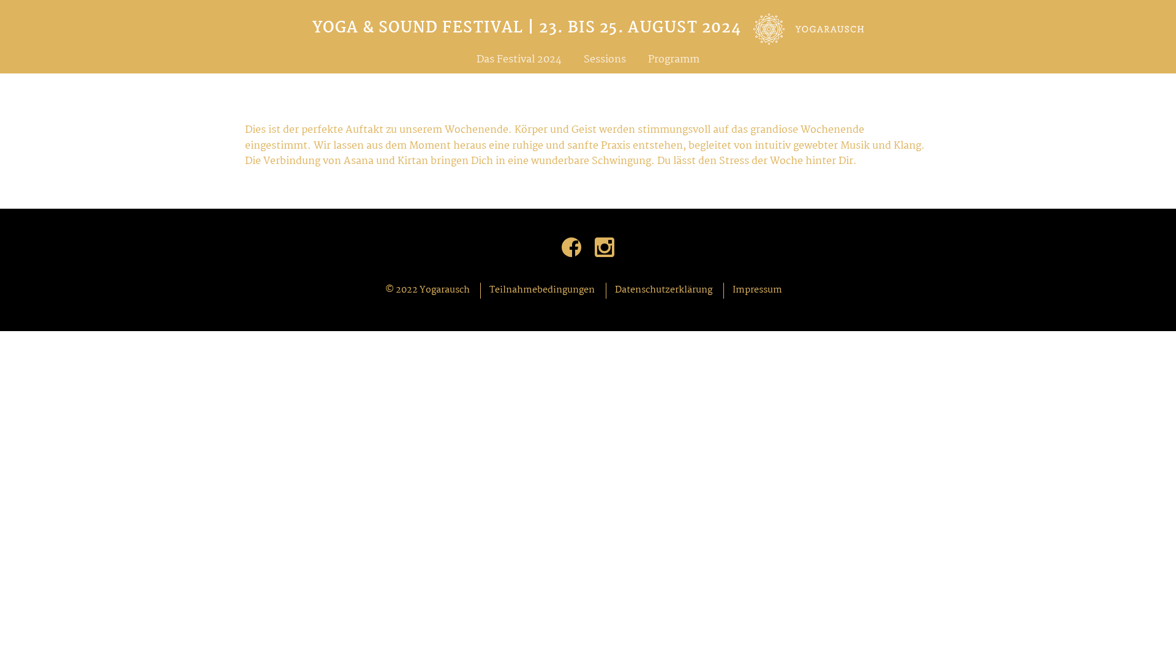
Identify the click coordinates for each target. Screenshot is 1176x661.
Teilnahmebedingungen (542, 290)
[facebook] (571, 247)
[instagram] (604, 247)
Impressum (757, 290)
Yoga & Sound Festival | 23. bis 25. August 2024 (527, 29)
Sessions (605, 59)
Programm (673, 59)
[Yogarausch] (808, 34)
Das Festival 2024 (519, 59)
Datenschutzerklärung (663, 290)
